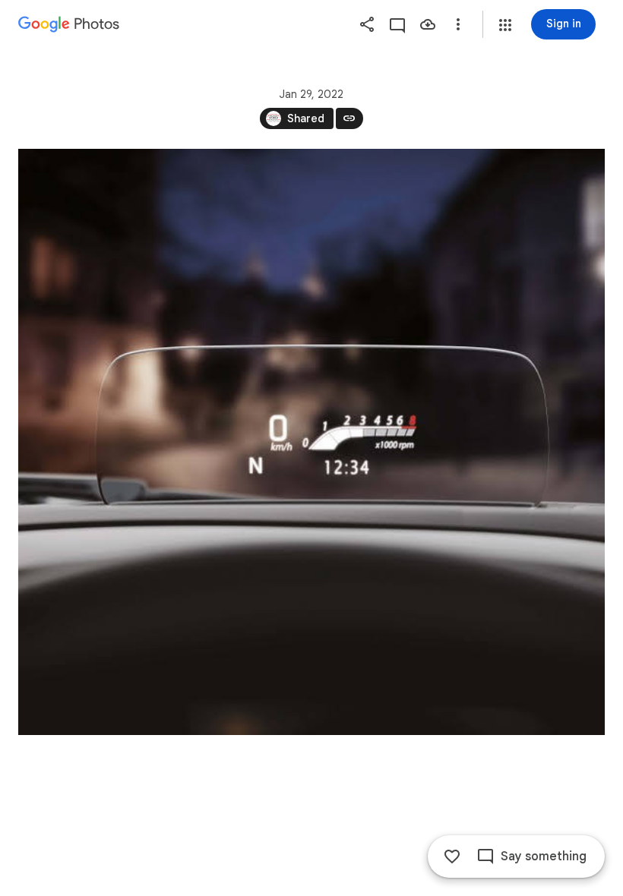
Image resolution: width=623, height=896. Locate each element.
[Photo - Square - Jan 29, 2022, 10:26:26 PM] (311, 442)
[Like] (452, 856)
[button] (505, 25)
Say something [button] (544, 856)
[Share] (367, 24)
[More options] (458, 24)
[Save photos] (428, 24)
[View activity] (397, 24)
